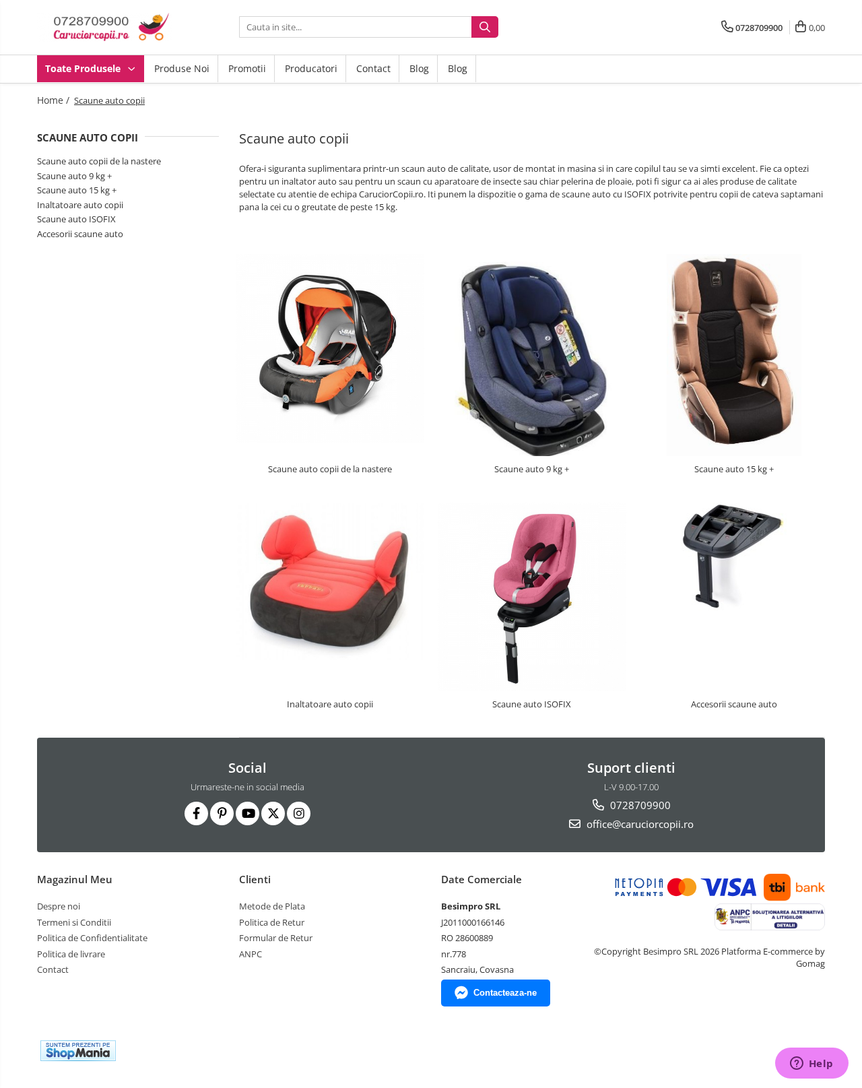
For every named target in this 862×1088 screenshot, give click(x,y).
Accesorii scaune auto (80, 234)
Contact (373, 68)
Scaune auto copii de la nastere (99, 161)
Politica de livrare (71, 954)
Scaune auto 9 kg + (74, 176)
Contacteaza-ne (505, 993)
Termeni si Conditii (74, 922)
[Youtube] (247, 813)
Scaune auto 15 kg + (77, 190)
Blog (419, 68)
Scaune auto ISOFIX (76, 219)
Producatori (311, 68)
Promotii (247, 68)
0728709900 (639, 805)
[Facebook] (196, 813)
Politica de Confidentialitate (92, 938)
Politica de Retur (271, 922)
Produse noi (181, 68)
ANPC (250, 954)
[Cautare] (484, 27)
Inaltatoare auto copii (80, 205)
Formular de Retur (275, 938)
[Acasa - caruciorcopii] (104, 27)
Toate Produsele (84, 68)
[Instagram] (298, 813)
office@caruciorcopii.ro (639, 824)
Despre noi (58, 906)
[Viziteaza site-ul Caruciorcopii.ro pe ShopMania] (78, 1050)
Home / (54, 100)
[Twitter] (273, 813)
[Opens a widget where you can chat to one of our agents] (811, 1064)
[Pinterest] (222, 813)
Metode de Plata (272, 906)
